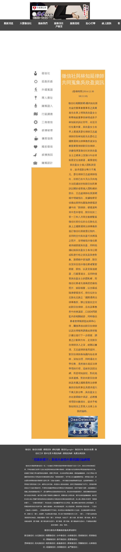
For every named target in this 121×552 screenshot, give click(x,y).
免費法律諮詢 (79, 453)
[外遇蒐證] (46, 90)
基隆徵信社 (51, 539)
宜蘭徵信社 (83, 543)
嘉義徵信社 (61, 543)
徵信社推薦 (37, 449)
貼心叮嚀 (90, 23)
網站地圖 (56, 449)
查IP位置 (47, 453)
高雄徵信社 (83, 535)
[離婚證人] (46, 106)
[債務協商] (46, 139)
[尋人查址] (46, 98)
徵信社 (28, 449)
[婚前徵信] (46, 147)
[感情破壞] (46, 131)
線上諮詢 (106, 23)
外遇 (56, 530)
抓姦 (65, 530)
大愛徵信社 (26, 23)
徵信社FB (79, 449)
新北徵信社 (29, 535)
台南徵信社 (72, 535)
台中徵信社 (61, 535)
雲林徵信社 (29, 543)
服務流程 (74, 23)
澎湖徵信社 (62, 547)
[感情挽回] (46, 155)
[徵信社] (46, 74)
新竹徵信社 (62, 539)
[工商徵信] (46, 123)
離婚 (61, 530)
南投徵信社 (50, 543)
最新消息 (8, 23)
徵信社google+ (67, 449)
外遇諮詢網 (56, 453)
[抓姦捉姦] (46, 82)
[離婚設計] (46, 163)
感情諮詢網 (67, 453)
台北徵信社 (40, 535)
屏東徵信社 (72, 543)
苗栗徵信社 (72, 539)
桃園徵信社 (50, 535)
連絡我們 (43, 23)
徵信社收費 (89, 449)
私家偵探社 (72, 530)
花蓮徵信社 (51, 547)
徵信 (52, 530)
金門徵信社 (72, 547)
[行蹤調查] (46, 114)
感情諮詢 (47, 449)
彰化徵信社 (40, 543)
